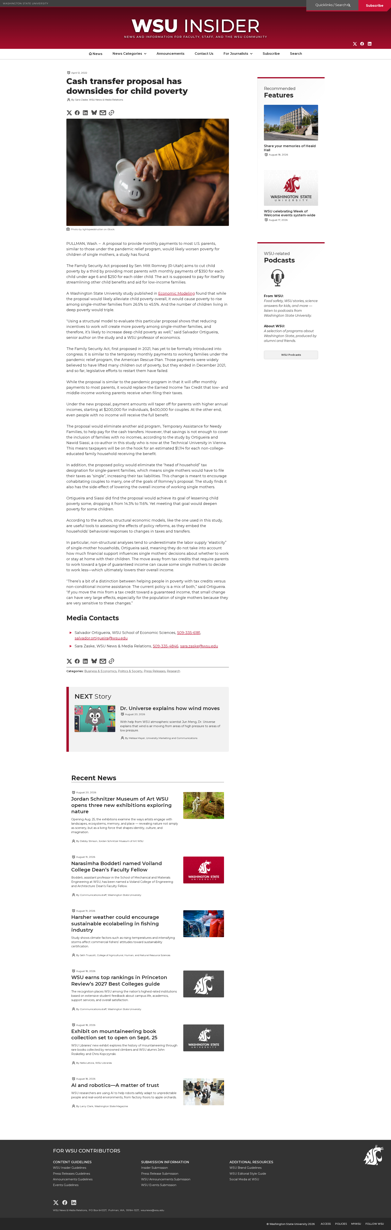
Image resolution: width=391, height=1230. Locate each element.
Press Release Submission (159, 1173)
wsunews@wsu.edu (152, 1210)
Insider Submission (154, 1168)
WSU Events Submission (158, 1185)
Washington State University (25, 3)
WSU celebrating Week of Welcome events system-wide (289, 213)
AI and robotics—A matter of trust (115, 1085)
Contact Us (204, 54)
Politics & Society (130, 671)
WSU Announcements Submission (165, 1179)
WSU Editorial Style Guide (248, 1173)
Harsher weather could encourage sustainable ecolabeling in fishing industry (115, 923)
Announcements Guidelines (72, 1179)
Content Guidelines (72, 1162)
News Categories (127, 54)
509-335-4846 (165, 646)
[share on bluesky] (94, 113)
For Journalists (236, 54)
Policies (341, 1223)
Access (326, 1223)
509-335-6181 (188, 632)
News (97, 54)
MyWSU (356, 1223)
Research (173, 671)
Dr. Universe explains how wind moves (170, 708)
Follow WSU (375, 1223)
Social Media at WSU (244, 1179)
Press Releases (154, 671)
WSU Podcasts (291, 354)
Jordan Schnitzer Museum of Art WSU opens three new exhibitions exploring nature (121, 805)
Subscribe (374, 6)
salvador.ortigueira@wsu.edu (101, 638)
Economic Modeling (176, 293)
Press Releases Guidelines (71, 1173)
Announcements (171, 54)
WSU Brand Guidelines (245, 1168)
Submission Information (165, 1162)
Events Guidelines (65, 1185)
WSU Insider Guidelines (69, 1168)
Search (296, 54)
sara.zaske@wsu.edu (199, 646)
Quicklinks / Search (331, 5)
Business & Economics (100, 671)
